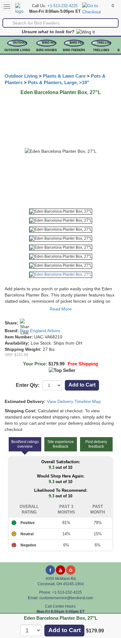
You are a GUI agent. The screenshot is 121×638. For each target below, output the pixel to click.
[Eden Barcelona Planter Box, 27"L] (60, 212)
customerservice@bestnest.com (66, 598)
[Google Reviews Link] (70, 570)
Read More (61, 308)
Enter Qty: (27, 385)
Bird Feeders (74, 50)
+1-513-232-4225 (62, 6)
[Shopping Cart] (96, 8)
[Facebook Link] (50, 570)
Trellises (101, 50)
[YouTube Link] (60, 570)
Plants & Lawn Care (64, 76)
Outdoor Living (17, 50)
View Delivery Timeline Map (74, 401)
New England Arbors (40, 330)
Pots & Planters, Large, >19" (58, 82)
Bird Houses (46, 50)
